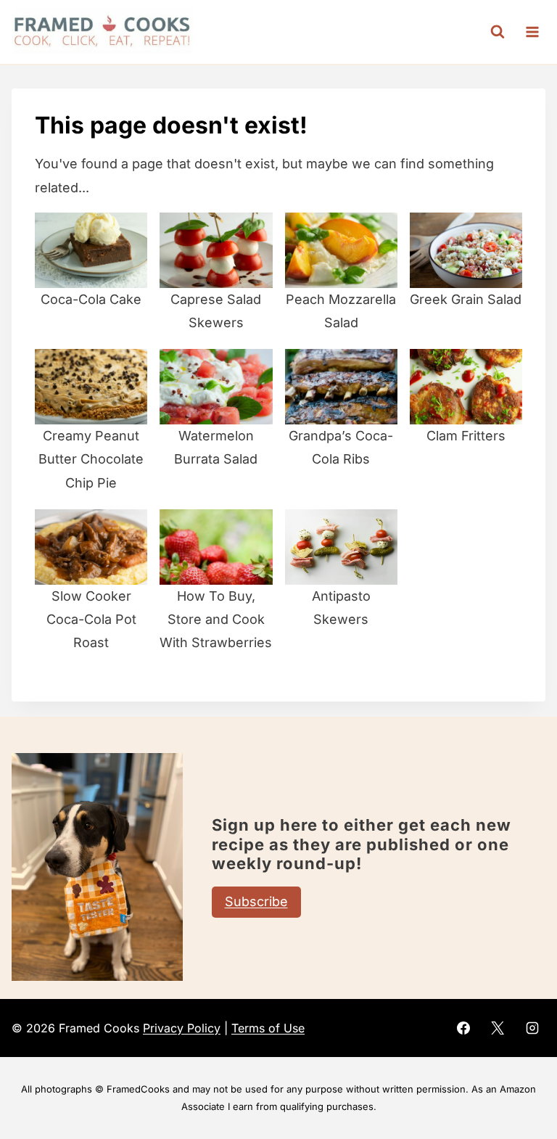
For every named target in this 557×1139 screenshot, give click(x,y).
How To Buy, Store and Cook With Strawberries (216, 619)
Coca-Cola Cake (91, 299)
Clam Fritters (466, 435)
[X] (497, 1028)
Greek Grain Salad (465, 299)
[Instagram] (532, 1028)
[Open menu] (532, 31)
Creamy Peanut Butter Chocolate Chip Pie (91, 459)
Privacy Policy (181, 1028)
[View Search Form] (497, 32)
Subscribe (256, 901)
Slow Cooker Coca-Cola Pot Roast (91, 619)
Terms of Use (268, 1028)
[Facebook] (463, 1028)
